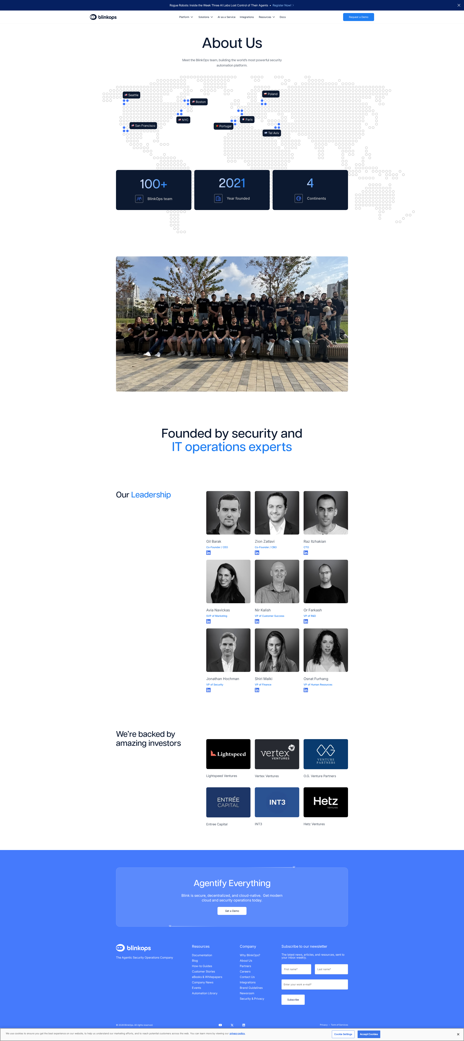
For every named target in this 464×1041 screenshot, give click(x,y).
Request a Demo (358, 16)
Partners (245, 966)
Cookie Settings (343, 1034)
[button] (185, 17)
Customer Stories (203, 971)
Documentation (202, 955)
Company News (202, 982)
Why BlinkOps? (250, 955)
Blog (195, 960)
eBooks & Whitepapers (207, 977)
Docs (283, 16)
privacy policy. (237, 1033)
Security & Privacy (252, 998)
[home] (103, 17)
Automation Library (205, 993)
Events (196, 988)
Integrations (247, 16)
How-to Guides (202, 966)
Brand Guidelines (251, 988)
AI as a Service (226, 16)
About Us (246, 960)
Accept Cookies (369, 1034)
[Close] (458, 1034)
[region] (232, 1034)
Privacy (324, 1024)
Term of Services (339, 1024)
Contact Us (247, 977)
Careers (245, 971)
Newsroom (247, 993)
